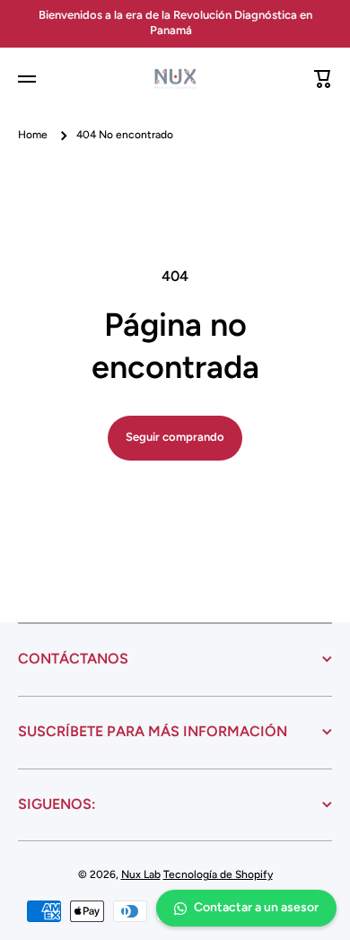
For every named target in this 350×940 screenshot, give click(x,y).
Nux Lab (141, 874)
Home (33, 134)
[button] (323, 79)
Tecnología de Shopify (218, 874)
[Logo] (175, 79)
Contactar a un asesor (256, 907)
